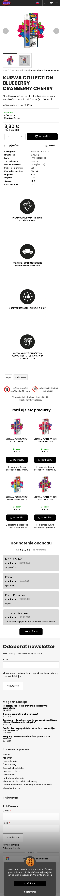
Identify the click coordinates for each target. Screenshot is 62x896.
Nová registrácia (11, 845)
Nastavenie (30, 891)
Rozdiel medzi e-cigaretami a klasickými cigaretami (25, 707)
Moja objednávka (11, 788)
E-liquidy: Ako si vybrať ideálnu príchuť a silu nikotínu (27, 737)
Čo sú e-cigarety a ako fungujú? (20, 714)
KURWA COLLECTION (40, 151)
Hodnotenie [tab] (20, 377)
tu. (51, 875)
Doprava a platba (11, 771)
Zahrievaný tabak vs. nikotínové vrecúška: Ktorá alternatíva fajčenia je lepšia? (30, 721)
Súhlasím (31, 883)
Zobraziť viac (31, 631)
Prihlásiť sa (13, 685)
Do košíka (44, 136)
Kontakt (7, 754)
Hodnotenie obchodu (31, 543)
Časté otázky (9, 764)
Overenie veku (10, 761)
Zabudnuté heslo (11, 848)
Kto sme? (7, 757)
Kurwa (17, 118)
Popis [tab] (8, 377)
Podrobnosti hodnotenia (45, 70)
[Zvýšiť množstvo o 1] (21, 136)
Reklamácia (9, 774)
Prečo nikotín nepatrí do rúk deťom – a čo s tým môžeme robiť (29, 729)
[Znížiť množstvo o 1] (8, 136)
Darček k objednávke (13, 768)
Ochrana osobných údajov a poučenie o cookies (27, 784)
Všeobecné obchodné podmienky (20, 781)
